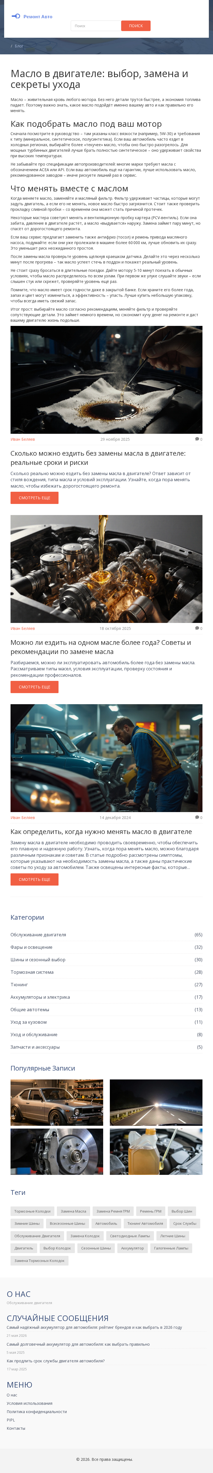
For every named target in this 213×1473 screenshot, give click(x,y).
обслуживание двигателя (37, 1235)
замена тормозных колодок (39, 1260)
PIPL (11, 1420)
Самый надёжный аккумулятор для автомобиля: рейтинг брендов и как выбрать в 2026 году (94, 1327)
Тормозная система (106, 972)
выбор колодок (57, 1248)
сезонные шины (96, 1248)
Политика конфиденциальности (37, 1411)
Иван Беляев (23, 439)
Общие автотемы (106, 1009)
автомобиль (106, 1223)
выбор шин (182, 1211)
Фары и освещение (106, 947)
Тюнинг (106, 985)
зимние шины (27, 1223)
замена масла (73, 1211)
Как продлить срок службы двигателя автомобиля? (56, 1360)
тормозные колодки (32, 1211)
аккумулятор (132, 1248)
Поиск (136, 25)
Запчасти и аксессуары (106, 1047)
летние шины (172, 1235)
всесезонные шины (67, 1223)
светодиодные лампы (130, 1235)
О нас (12, 1395)
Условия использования (29, 1403)
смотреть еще (34, 497)
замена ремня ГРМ (113, 1211)
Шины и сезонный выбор (106, 960)
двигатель (23, 1248)
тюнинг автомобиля (145, 1223)
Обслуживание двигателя (106, 935)
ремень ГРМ (150, 1211)
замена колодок (85, 1235)
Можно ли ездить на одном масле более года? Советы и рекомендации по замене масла (101, 647)
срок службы (184, 1223)
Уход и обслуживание (106, 1034)
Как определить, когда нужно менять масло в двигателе (101, 831)
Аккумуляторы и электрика (106, 997)
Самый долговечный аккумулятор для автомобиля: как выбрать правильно (78, 1344)
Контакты (16, 1428)
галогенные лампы (171, 1248)
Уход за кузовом (106, 1022)
